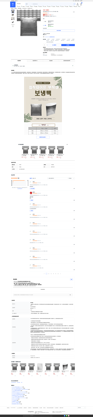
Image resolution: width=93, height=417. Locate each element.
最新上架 (34, 178)
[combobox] (71, 178)
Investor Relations (13, 407)
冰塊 (21, 382)
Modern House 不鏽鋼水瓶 (15, 402)
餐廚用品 (15, 8)
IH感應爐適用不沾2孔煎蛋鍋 (15, 401)
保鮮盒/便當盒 (19, 8)
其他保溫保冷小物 (30, 8)
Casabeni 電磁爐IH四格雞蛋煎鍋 (16, 390)
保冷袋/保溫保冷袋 (13, 382)
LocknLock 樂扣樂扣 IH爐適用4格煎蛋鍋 (17, 396)
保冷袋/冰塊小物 (24, 8)
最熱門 (31, 178)
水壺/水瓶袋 (18, 382)
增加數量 (46, 45)
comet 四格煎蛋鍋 (14, 400)
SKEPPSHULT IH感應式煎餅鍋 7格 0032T (17, 388)
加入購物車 (54, 45)
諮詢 (71, 279)
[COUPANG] (31, 412)
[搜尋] (74, 3)
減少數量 (46, 44)
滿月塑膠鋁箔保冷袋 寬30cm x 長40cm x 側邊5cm (18, 395)
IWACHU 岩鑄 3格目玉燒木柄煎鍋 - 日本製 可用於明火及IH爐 (20, 389)
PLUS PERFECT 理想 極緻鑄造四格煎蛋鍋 (17, 394)
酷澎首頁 (12, 8)
